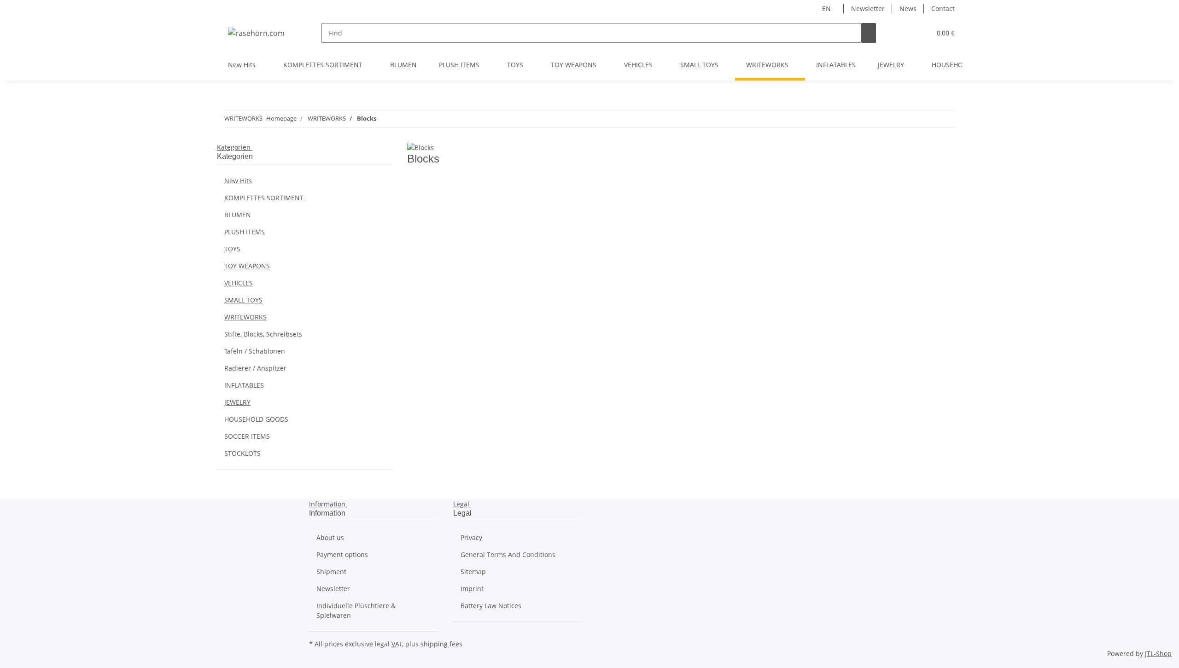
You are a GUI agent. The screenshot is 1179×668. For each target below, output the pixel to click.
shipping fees (441, 643)
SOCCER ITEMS (247, 436)
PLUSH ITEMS (244, 231)
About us (330, 537)
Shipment (331, 571)
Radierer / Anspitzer (255, 368)
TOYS (232, 248)
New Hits (238, 180)
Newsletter (868, 8)
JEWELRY (237, 402)
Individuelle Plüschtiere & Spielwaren (356, 610)
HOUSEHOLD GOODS (256, 419)
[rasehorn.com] (256, 33)
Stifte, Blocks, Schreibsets (263, 334)
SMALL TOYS (243, 300)
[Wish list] (920, 33)
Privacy (471, 537)
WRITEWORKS (245, 317)
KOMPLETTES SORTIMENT (264, 197)
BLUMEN (237, 214)
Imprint (472, 588)
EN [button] (827, 8)
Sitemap (473, 571)
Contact (943, 8)
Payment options (342, 554)
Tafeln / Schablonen (254, 351)
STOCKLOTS (242, 453)
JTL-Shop (1158, 653)
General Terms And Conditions (508, 554)
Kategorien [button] (234, 147)
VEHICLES (238, 283)
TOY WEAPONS (247, 265)
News (907, 8)
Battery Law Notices (491, 605)
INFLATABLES (244, 385)
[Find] (868, 33)
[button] (905, 33)
